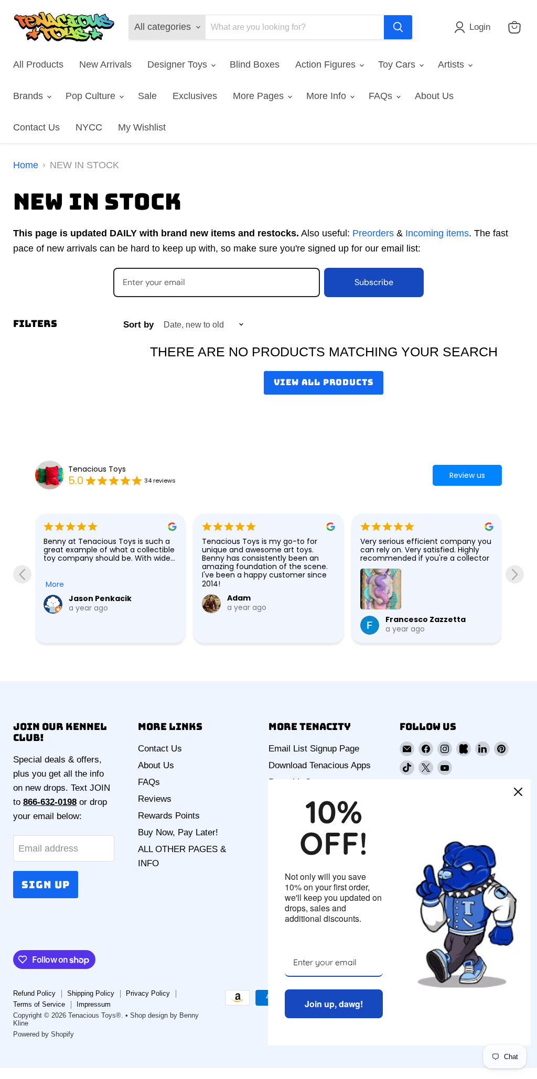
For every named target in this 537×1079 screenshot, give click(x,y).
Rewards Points (169, 816)
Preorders (373, 233)
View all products (324, 382)
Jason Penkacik (100, 598)
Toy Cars (398, 64)
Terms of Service (39, 1004)
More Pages (259, 96)
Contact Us (36, 127)
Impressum (94, 1004)
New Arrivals (105, 64)
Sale (147, 96)
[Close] (518, 791)
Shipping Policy (90, 993)
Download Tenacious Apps (319, 765)
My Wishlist (142, 127)
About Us (434, 96)
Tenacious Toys (97, 469)
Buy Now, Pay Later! (178, 832)
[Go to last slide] (22, 574)
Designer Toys (178, 64)
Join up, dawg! (334, 1004)
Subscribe (374, 282)
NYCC (89, 127)
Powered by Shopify (43, 1034)
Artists (452, 64)
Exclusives (195, 96)
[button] (474, 27)
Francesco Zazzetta (425, 619)
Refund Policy (34, 993)
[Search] (398, 27)
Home (25, 165)
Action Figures (326, 64)
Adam (239, 598)
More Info (327, 96)
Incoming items (437, 233)
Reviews (154, 799)
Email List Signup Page (313, 749)
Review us (467, 475)
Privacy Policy (148, 993)
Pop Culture (92, 96)
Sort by (138, 325)
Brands (29, 96)
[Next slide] (515, 574)
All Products (38, 64)
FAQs (382, 96)
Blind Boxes (255, 64)
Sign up (46, 884)
